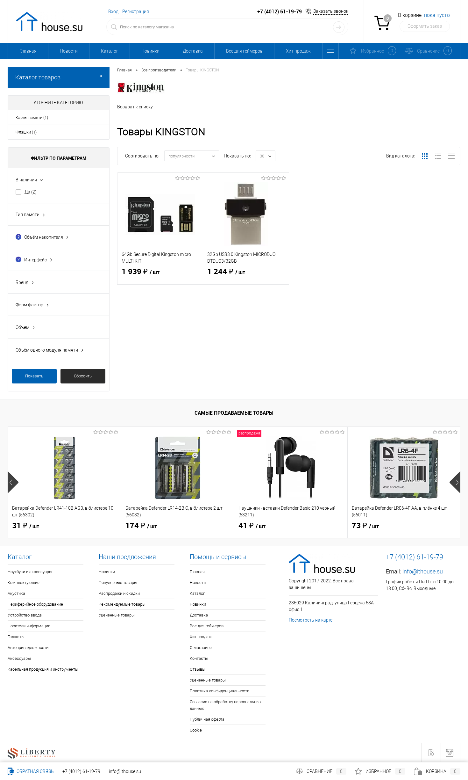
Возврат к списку (135, 106)
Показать (34, 376)
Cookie (196, 730)
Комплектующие (23, 582)
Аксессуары (19, 658)
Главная (28, 51)
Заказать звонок (330, 11)
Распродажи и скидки (119, 593)
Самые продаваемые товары (234, 412)
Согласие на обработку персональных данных (225, 705)
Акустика (16, 593)
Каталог (109, 51)
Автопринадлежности (28, 647)
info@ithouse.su (422, 571)
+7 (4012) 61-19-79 (81, 771)
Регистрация (135, 11)
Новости (69, 51)
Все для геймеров (244, 51)
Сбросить (83, 376)
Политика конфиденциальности (219, 691)
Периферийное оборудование (35, 604)
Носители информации (29, 625)
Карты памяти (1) (32, 117)
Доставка (193, 51)
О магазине (201, 647)
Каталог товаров (37, 77)
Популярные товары (118, 582)
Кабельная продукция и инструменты (43, 669)
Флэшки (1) (26, 132)
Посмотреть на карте (310, 620)
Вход (113, 11)
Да (31, 191)
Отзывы (197, 669)
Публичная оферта (207, 719)
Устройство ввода (25, 615)
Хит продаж (298, 51)
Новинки (150, 51)
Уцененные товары (117, 615)
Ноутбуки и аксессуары (30, 571)
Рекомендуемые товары (122, 604)
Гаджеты (16, 636)
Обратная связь (35, 771)
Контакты (199, 658)
